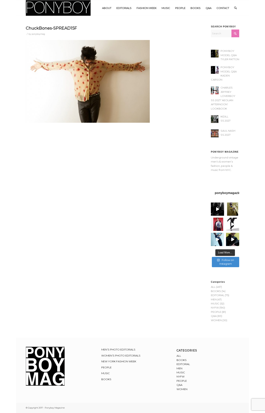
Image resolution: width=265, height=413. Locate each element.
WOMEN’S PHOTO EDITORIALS (120, 355)
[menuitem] (107, 8)
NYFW (215, 307)
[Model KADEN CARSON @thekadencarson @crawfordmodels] (217, 239)
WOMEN (216, 320)
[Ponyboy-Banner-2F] (58, 8)
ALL (213, 286)
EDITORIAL (217, 295)
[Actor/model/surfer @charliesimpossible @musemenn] (232, 224)
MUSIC (215, 303)
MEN (214, 299)
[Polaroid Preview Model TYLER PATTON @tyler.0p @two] (217, 224)
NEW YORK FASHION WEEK (118, 361)
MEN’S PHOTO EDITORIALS (118, 349)
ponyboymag (38, 34)
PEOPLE (216, 311)
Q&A (214, 315)
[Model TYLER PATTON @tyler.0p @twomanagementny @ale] (217, 209)
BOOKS (216, 291)
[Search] (235, 8)
